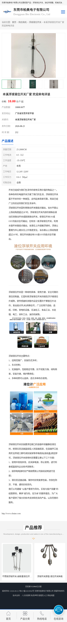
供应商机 (22, 22)
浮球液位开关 (35, 22)
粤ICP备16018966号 (26, 591)
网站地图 (50, 595)
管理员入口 (42, 595)
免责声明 (34, 595)
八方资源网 (26, 595)
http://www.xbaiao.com (11, 513)
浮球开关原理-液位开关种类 (49, 576)
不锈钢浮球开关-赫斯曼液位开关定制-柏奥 (21, 576)
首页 (14, 22)
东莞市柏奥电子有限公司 (44, 591)
